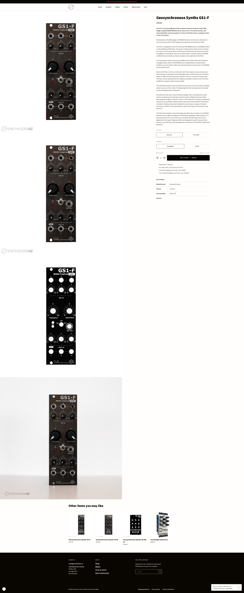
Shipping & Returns (143, 589)
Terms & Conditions (168, 589)
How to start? (101, 570)
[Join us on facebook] (73, 578)
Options (158, 130)
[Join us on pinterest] (77, 578)
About (97, 567)
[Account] (170, 7)
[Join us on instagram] (81, 578)
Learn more (229, 588)
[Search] (167, 7)
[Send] (160, 572)
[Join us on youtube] (85, 578)
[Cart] (174, 7)
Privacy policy (156, 589)
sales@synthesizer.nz (76, 564)
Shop (97, 563)
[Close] (238, 587)
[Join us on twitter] (70, 578)
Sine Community (102, 573)
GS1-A (171, 40)
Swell (96, 589)
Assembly (159, 141)
